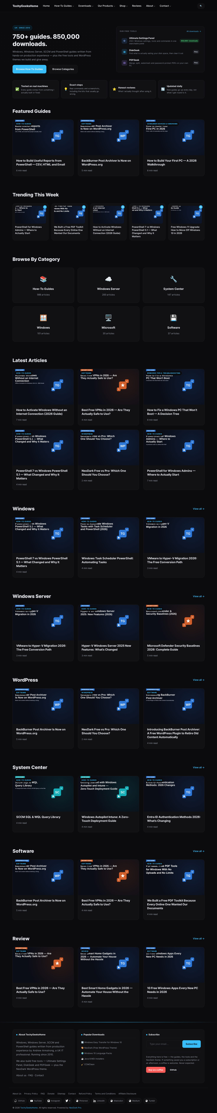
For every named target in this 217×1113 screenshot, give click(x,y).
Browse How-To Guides (29, 69)
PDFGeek (45, 1064)
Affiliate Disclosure (127, 1093)
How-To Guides (63, 5)
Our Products (105, 5)
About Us (17, 1093)
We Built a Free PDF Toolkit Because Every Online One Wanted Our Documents (68, 230)
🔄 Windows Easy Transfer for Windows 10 (101, 1042)
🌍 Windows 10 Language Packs (96, 1053)
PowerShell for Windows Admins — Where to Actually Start (28, 230)
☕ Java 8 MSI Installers (92, 1059)
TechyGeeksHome (25, 6)
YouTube (36, 1102)
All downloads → (194, 31)
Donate (51, 1093)
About (149, 5)
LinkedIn (99, 1102)
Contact (164, 5)
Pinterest (82, 1102)
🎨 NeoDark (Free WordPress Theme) (99, 1048)
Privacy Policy (31, 1093)
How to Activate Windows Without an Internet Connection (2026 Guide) (107, 230)
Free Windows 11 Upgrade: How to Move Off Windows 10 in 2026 (185, 230)
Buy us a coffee (156, 1070)
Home (46, 5)
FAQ (30, 1075)
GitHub (173, 1070)
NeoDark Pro (75, 1107)
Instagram (53, 1102)
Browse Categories (63, 69)
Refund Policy (85, 1093)
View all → (198, 508)
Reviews (136, 5)
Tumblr (150, 1102)
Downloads (84, 5)
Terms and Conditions (105, 1093)
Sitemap (61, 1093)
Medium (134, 1102)
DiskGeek (29, 1064)
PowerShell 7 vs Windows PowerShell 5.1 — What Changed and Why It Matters (146, 232)
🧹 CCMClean (87, 1064)
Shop (122, 5)
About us (21, 1075)
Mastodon (116, 1102)
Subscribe (191, 1043)
